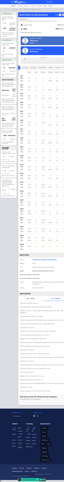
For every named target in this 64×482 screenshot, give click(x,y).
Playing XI (58, 67)
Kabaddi (44, 448)
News (45, 6)
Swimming (45, 456)
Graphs (50, 67)
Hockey (44, 436)
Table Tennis (45, 460)
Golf (43, 444)
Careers (27, 471)
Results (39, 6)
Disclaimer (36, 468)
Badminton (45, 440)
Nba (48, 444)
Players (20, 443)
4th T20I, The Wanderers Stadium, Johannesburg (33, 21)
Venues (14, 446)
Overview (33, 67)
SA (56, 298)
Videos (14, 440)
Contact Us (34, 471)
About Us (21, 468)
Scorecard (25, 67)
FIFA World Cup (17, 416)
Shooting (44, 452)
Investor (44, 468)
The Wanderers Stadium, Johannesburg (44, 260)
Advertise (14, 468)
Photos (50, 6)
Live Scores (14, 428)
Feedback (29, 468)
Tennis (44, 432)
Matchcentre (28, 446)
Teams (14, 443)
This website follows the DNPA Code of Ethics (23, 474)
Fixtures (33, 6)
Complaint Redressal (17, 471)
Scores (20, 6)
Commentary (42, 67)
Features (20, 440)
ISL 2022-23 (28, 429)
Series (26, 6)
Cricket (13, 6)
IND (31, 298)
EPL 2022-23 (34, 429)
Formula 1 (44, 428)
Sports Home (15, 9)
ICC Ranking (20, 446)
